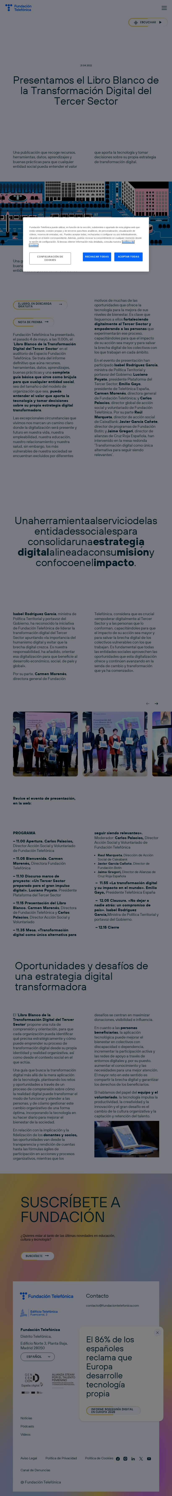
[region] (86, 244)
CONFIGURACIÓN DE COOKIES (50, 258)
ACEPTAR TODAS (128, 256)
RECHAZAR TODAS (97, 256)
